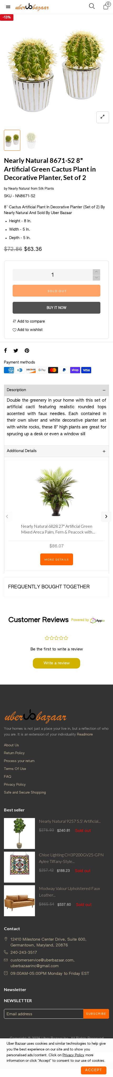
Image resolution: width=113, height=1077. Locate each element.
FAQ (7, 777)
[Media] (102, 117)
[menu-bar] (9, 7)
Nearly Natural (19, 188)
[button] (96, 278)
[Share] (5, 351)
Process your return (19, 761)
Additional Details (22, 451)
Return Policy (14, 753)
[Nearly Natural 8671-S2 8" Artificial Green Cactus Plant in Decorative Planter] (31, 140)
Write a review (57, 663)
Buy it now (56, 308)
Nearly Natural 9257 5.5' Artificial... (70, 821)
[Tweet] (15, 351)
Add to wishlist (29, 330)
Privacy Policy (15, 784)
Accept (93, 1070)
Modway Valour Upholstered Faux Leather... (69, 891)
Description (16, 390)
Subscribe (96, 1014)
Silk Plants (46, 188)
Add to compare (30, 321)
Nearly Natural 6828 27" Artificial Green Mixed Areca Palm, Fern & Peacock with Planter (56, 530)
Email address (19, 1014)
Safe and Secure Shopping (25, 792)
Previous (7, 516)
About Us (11, 745)
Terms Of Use (15, 769)
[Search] (92, 7)
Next (106, 516)
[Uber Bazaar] (32, 7)
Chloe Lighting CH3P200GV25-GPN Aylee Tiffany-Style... (71, 858)
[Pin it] (27, 351)
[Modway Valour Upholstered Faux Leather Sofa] (19, 900)
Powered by (80, 620)
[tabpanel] (56, 70)
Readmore (85, 734)
